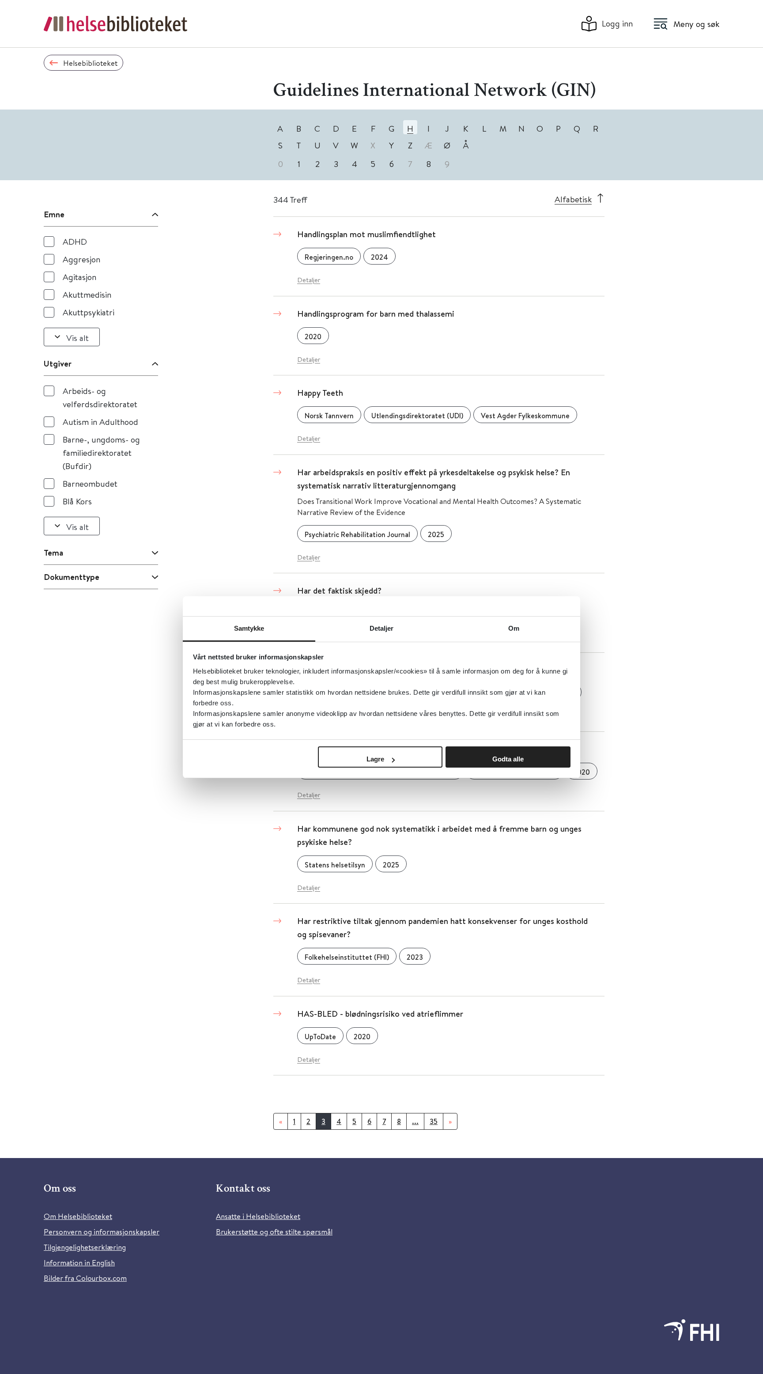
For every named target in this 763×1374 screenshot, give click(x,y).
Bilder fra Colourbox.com (85, 1278)
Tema (53, 552)
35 (434, 1121)
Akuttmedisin (87, 294)
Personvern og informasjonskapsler (101, 1231)
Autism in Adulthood (100, 421)
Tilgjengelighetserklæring (85, 1247)
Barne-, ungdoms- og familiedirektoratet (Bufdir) (101, 452)
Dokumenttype (71, 577)
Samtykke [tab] (249, 628)
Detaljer (308, 280)
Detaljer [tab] (382, 628)
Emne (54, 214)
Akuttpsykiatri (88, 312)
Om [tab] (513, 628)
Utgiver (58, 363)
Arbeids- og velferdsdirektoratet (100, 397)
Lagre (375, 759)
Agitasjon (79, 276)
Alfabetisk (573, 198)
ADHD (75, 241)
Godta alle (508, 759)
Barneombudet (90, 483)
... (415, 1121)
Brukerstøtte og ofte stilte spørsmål (274, 1231)
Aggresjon (81, 259)
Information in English (79, 1262)
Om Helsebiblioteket (78, 1216)
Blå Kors (77, 501)
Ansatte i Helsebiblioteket (258, 1216)
